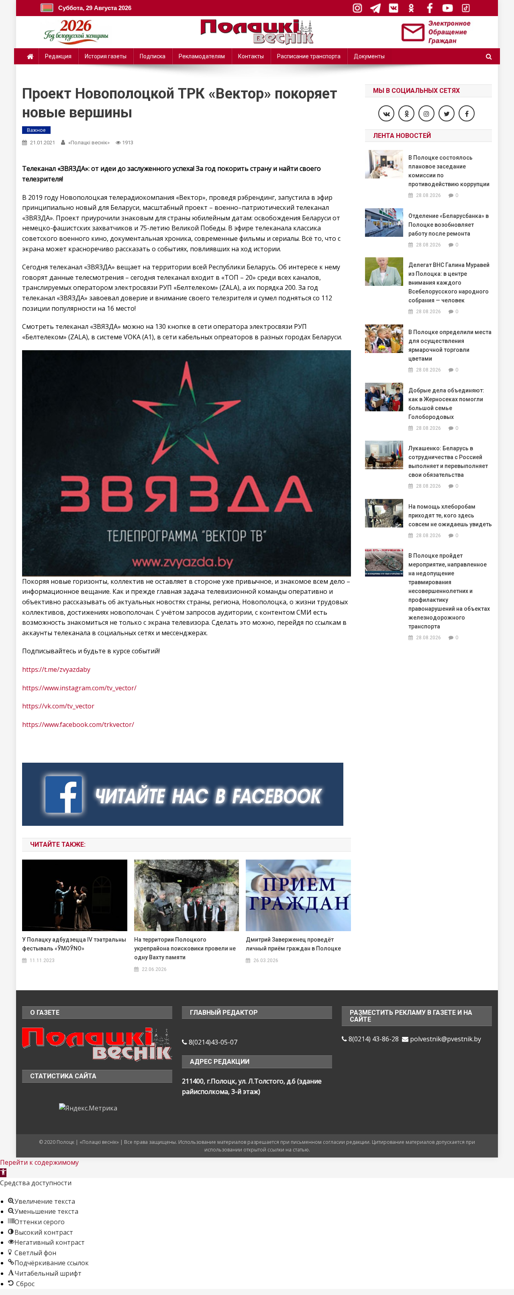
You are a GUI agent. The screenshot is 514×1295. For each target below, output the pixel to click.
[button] (3, 1172)
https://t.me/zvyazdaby (56, 669)
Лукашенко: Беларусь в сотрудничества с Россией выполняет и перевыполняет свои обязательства (448, 461)
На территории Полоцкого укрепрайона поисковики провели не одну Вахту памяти (185, 948)
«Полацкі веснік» (89, 143)
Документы (369, 56)
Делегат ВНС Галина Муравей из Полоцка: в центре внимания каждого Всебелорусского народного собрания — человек (449, 283)
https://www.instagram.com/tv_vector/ (79, 687)
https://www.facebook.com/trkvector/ (78, 724)
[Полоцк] (97, 1043)
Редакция (58, 56)
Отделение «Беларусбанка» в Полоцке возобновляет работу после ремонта (448, 225)
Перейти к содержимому (39, 1162)
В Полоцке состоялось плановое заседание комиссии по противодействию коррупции (449, 170)
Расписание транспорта (309, 56)
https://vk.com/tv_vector (58, 706)
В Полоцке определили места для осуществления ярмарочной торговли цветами (450, 345)
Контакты (251, 56)
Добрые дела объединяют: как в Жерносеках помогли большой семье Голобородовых (446, 403)
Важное (36, 130)
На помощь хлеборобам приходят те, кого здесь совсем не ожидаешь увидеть (450, 515)
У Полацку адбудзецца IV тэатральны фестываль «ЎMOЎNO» (74, 944)
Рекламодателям (202, 56)
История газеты (105, 56)
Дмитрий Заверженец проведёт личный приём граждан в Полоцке (293, 944)
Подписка (152, 56)
